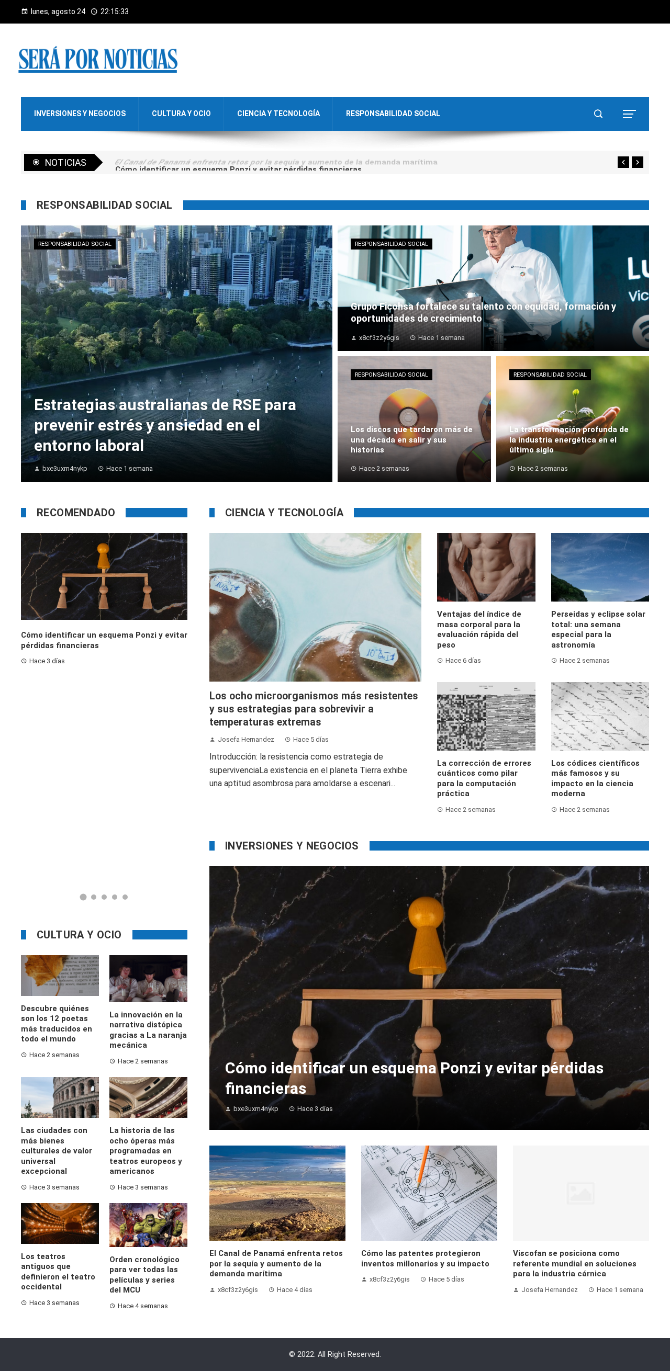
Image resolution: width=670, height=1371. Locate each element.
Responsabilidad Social (74, 244)
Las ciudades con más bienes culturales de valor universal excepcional (56, 1151)
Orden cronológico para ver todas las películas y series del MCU (144, 1275)
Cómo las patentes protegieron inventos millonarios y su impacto (425, 1258)
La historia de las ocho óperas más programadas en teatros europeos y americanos (145, 1151)
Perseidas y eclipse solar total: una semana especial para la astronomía (598, 629)
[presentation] (623, 162)
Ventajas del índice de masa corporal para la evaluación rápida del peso (479, 629)
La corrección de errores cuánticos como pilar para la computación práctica (484, 778)
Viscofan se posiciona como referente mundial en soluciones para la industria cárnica (574, 1263)
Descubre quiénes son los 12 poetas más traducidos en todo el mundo (56, 1024)
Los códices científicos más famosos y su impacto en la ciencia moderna (595, 778)
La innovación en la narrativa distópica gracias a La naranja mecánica (148, 1030)
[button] (83, 897)
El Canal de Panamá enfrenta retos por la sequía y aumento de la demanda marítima (276, 1263)
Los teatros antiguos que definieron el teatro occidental (58, 1272)
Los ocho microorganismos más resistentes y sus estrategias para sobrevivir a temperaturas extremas (313, 709)
